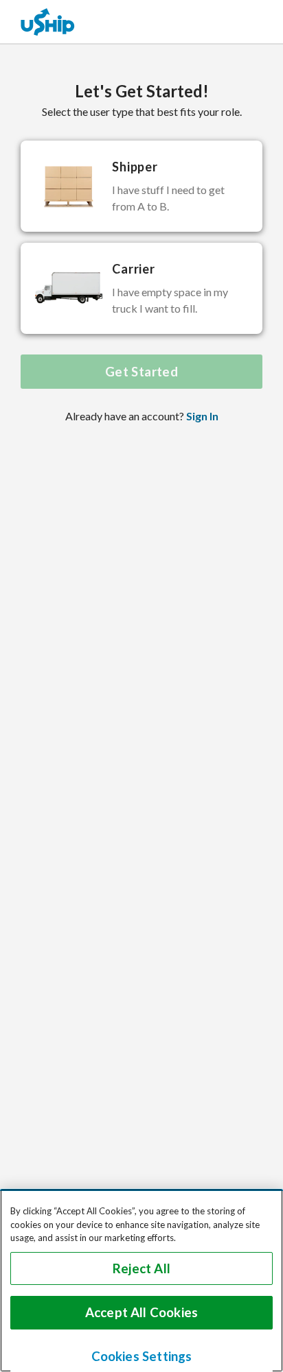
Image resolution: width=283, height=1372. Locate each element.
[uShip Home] (48, 21)
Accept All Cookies (141, 1312)
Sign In (202, 415)
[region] (141, 1280)
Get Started (141, 371)
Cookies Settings (141, 1356)
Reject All (141, 1268)
